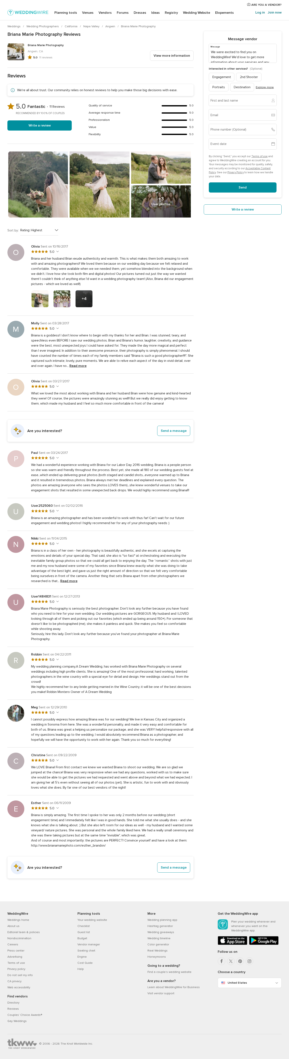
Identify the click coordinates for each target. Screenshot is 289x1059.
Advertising (14, 956)
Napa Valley (91, 26)
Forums (123, 13)
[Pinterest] (240, 961)
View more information (172, 56)
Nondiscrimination (19, 938)
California (71, 26)
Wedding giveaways (160, 932)
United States (237, 983)
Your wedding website (92, 920)
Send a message (174, 431)
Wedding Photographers (43, 26)
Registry (171, 13)
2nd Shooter (249, 77)
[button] (100, 431)
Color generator (158, 944)
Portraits (218, 87)
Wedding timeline (159, 938)
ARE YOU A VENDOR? (266, 5)
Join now (275, 12)
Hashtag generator (160, 926)
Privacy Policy (235, 172)
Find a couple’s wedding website (169, 972)
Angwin (110, 26)
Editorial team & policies (23, 932)
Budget (82, 938)
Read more (78, 366)
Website (196, 13)
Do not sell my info (20, 975)
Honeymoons (156, 956)
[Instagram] (249, 961)
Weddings (14, 26)
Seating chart (86, 950)
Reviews (13, 1009)
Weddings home (18, 920)
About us (13, 926)
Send (243, 187)
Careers (12, 944)
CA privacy (14, 981)
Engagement (221, 77)
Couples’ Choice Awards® (24, 1015)
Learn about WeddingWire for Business (173, 987)
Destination (242, 87)
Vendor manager (88, 944)
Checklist (83, 926)
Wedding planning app (162, 920)
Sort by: (13, 230)
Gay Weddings (17, 1021)
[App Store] (232, 944)
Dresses (140, 13)
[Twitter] (231, 961)
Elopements (224, 13)
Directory (13, 1002)
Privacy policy (16, 969)
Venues (88, 13)
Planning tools (65, 13)
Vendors (105, 13)
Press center (15, 950)
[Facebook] (221, 961)
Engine (82, 956)
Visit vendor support (160, 993)
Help (80, 969)
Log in (260, 12)
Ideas (155, 13)
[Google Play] (264, 944)
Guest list (83, 932)
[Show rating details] (57, 251)
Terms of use (259, 156)
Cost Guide (85, 963)
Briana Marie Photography (138, 26)
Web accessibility (18, 987)
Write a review (40, 125)
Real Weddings (157, 950)
